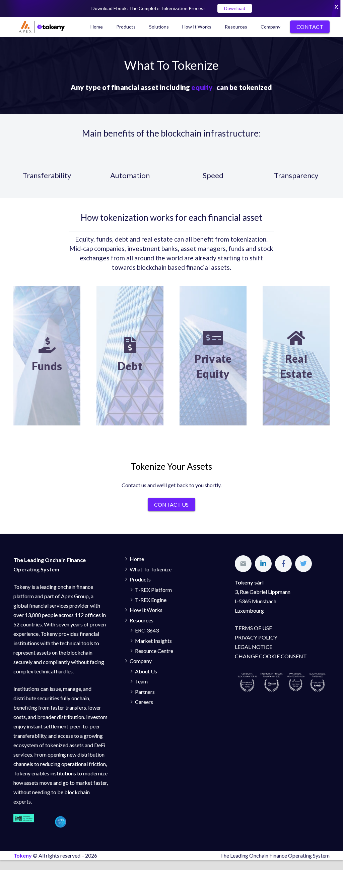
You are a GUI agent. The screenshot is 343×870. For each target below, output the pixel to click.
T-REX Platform (153, 589)
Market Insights (153, 640)
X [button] (336, 6)
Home (137, 559)
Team (141, 681)
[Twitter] (303, 563)
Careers (144, 702)
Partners (145, 691)
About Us (146, 671)
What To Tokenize (151, 569)
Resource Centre (154, 651)
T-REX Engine (150, 600)
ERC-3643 (147, 630)
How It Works (146, 610)
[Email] (243, 563)
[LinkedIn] (263, 563)
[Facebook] (283, 563)
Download (234, 8)
